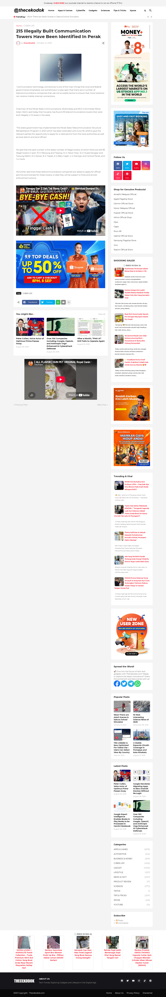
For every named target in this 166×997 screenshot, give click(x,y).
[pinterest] (150, 981)
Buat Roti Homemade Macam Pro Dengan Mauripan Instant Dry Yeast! (136, 316)
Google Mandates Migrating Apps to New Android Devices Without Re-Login (141, 788)
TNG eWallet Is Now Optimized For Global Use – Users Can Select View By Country (122, 748)
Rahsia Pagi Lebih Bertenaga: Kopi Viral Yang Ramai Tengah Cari (112, 954)
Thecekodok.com (37, 993)
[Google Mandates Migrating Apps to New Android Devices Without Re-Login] (141, 775)
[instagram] (139, 981)
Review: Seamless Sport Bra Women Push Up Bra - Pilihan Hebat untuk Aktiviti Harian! (53, 955)
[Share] (103, 43)
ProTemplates (51, 993)
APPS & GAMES (132, 849)
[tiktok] (145, 981)
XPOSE (132, 900)
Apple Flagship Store (123, 199)
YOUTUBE (132, 905)
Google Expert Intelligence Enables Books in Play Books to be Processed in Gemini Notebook (122, 820)
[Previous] (148, 17)
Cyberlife (80, 10)
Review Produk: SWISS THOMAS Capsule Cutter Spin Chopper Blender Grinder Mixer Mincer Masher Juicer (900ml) (142, 958)
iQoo (116, 222)
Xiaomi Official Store (123, 250)
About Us (119, 993)
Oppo (116, 226)
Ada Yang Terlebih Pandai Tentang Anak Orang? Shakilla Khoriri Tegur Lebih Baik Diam (137, 559)
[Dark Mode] (145, 10)
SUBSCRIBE (58, 3)
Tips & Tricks (119, 10)
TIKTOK (132, 891)
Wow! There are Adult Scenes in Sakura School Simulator (53, 17)
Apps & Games (65, 10)
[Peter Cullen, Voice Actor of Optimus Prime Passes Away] (122, 775)
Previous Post (21, 405)
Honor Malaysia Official (124, 208)
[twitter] (127, 981)
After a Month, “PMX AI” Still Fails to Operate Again (91, 339)
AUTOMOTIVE (132, 854)
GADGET (132, 868)
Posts (120, 920)
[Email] (63, 302)
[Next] (151, 17)
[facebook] (122, 981)
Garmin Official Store (123, 203)
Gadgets (93, 10)
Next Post (102, 405)
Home (51, 10)
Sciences (105, 10)
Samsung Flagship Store (125, 240)
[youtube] (133, 981)
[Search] (150, 10)
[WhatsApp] (58, 302)
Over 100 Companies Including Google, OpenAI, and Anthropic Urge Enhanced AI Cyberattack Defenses (60, 343)
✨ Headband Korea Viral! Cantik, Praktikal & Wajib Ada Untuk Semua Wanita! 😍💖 (136, 362)
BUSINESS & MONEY (132, 859)
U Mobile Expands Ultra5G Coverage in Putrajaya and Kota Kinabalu (141, 748)
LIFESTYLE (132, 872)
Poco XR (117, 231)
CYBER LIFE (29, 26)
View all (101, 314)
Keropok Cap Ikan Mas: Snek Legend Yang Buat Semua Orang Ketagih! (83, 954)
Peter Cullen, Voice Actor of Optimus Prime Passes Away (30, 341)
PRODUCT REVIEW (132, 881)
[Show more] (68, 302)
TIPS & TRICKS (132, 895)
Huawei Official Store (123, 213)
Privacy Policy (133, 993)
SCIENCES (132, 886)
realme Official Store (123, 236)
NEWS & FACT (132, 877)
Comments (122, 923)
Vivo (116, 245)
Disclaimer (148, 993)
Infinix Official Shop (123, 217)
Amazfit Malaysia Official (125, 194)
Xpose (133, 10)
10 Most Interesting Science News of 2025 (141, 718)
